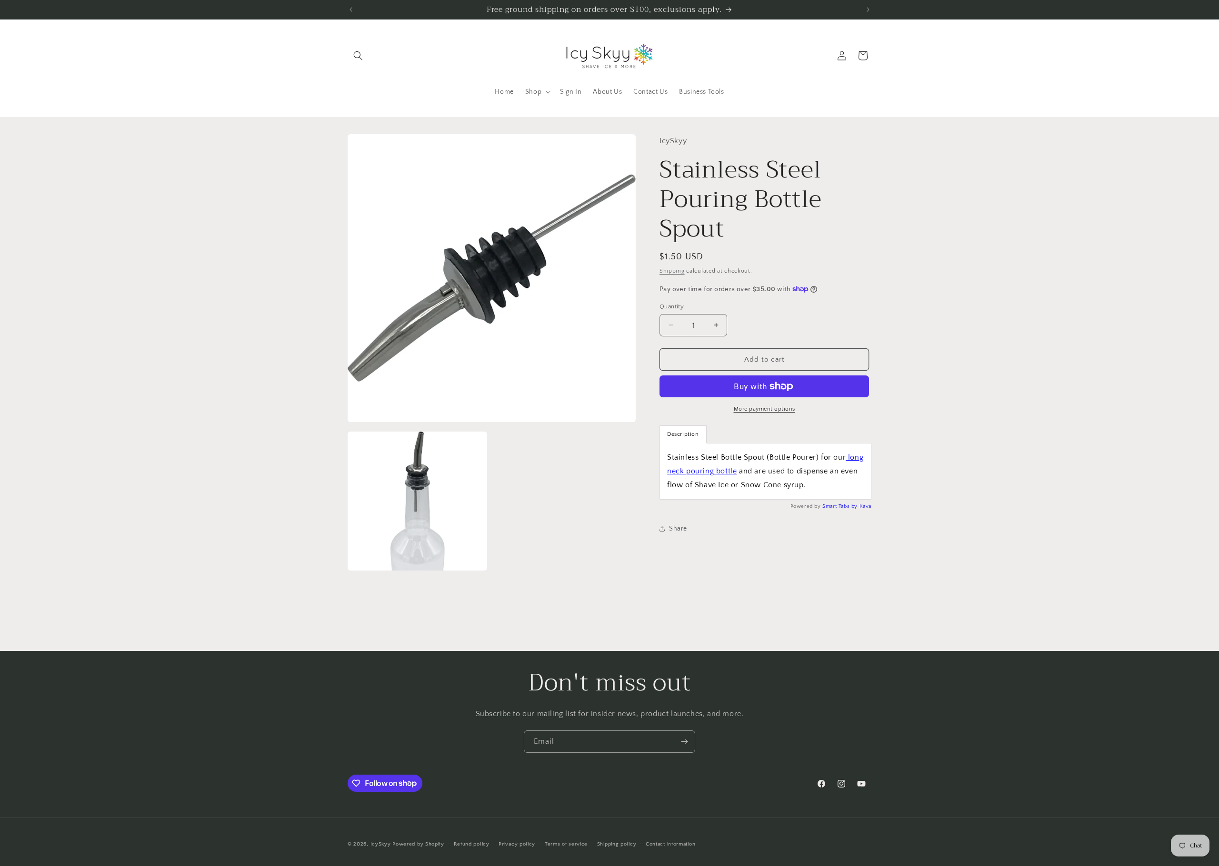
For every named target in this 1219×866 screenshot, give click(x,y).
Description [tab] (683, 434)
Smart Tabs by (840, 506)
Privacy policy (517, 843)
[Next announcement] (868, 9)
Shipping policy (617, 843)
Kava (865, 506)
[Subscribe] (684, 741)
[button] (358, 55)
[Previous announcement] (350, 9)
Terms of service (566, 843)
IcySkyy (380, 844)
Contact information (670, 843)
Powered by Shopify (418, 844)
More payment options (764, 409)
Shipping (672, 271)
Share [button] (678, 528)
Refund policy (472, 843)
